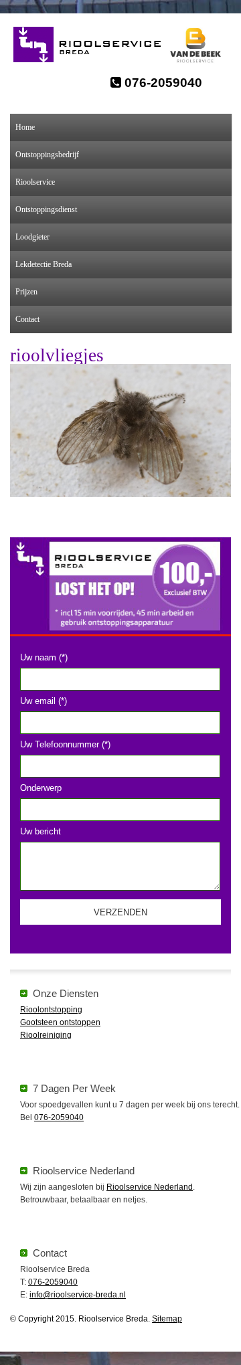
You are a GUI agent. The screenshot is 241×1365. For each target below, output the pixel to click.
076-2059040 (161, 83)
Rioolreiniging (46, 1035)
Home (25, 127)
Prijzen (26, 291)
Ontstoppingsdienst (46, 209)
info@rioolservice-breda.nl (77, 1294)
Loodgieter (32, 237)
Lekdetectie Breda (43, 264)
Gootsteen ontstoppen (60, 1022)
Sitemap (167, 1319)
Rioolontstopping (51, 1009)
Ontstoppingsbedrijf (47, 154)
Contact (27, 319)
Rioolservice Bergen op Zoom (94, 45)
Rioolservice (35, 182)
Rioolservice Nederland (149, 1187)
